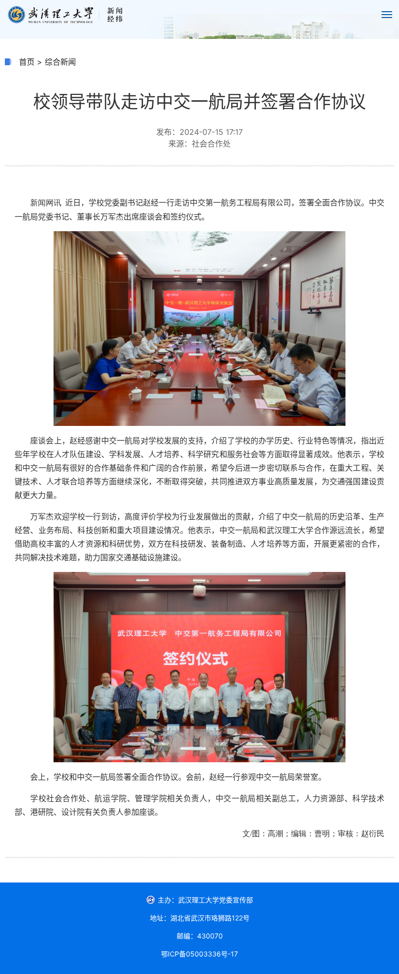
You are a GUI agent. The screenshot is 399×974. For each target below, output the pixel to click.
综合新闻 (60, 62)
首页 (27, 62)
